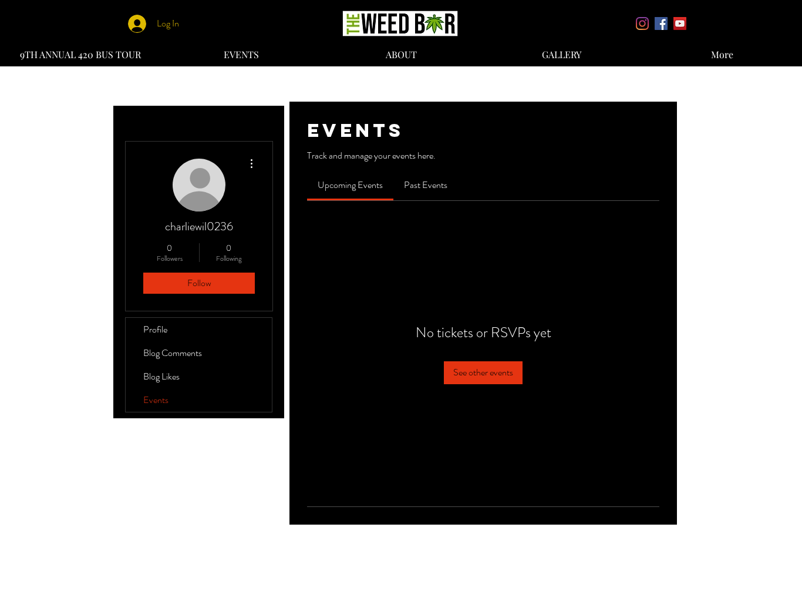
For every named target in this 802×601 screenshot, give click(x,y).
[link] (350, 185)
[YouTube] (679, 23)
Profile (155, 329)
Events (156, 400)
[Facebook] (661, 23)
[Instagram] (642, 23)
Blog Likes (161, 376)
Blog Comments (172, 353)
